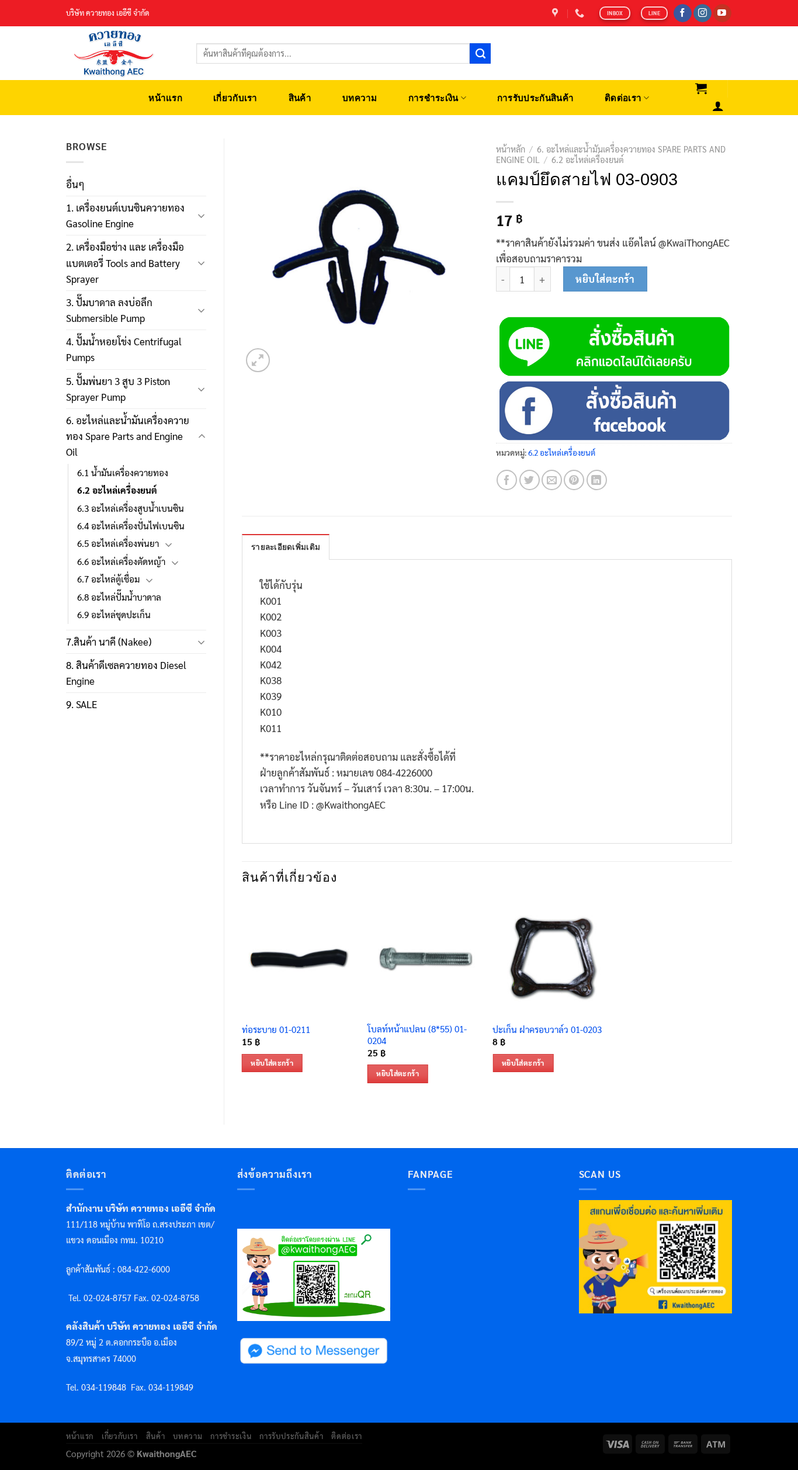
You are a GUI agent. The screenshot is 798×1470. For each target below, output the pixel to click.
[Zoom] (258, 360)
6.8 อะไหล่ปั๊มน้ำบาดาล (119, 597)
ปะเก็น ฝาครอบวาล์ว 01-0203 (547, 1029)
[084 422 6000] (581, 13)
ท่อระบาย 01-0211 (276, 1029)
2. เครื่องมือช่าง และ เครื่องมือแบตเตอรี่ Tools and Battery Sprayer (125, 262)
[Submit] (480, 53)
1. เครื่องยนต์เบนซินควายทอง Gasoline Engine (125, 215)
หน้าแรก (165, 98)
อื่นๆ (75, 184)
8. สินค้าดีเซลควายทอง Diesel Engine (126, 672)
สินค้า (300, 98)
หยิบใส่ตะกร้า (604, 278)
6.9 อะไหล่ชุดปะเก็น (114, 614)
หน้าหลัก (510, 149)
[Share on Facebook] (507, 480)
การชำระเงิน (433, 98)
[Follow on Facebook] (683, 13)
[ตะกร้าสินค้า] (701, 88)
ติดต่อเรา (623, 98)
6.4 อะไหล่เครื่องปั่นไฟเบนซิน (131, 526)
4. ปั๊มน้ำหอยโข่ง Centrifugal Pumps (124, 349)
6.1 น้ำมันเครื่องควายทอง (122, 473)
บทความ (359, 98)
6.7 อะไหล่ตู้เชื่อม (108, 579)
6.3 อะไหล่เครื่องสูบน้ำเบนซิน (130, 508)
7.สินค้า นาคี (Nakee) (108, 641)
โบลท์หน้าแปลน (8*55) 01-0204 (417, 1035)
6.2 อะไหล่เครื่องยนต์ (117, 490)
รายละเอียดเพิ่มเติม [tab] (285, 547)
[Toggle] (201, 215)
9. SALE (81, 704)
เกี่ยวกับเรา (235, 98)
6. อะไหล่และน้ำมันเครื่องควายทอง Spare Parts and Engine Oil (127, 436)
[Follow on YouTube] (722, 13)
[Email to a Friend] (552, 480)
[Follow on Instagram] (702, 13)
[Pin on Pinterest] (574, 480)
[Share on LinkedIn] (597, 480)
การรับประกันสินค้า (535, 98)
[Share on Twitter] (529, 480)
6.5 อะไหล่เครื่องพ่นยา (118, 543)
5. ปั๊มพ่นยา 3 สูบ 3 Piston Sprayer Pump (118, 389)
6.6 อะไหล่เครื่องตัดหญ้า (121, 561)
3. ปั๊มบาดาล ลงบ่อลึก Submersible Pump (109, 310)
